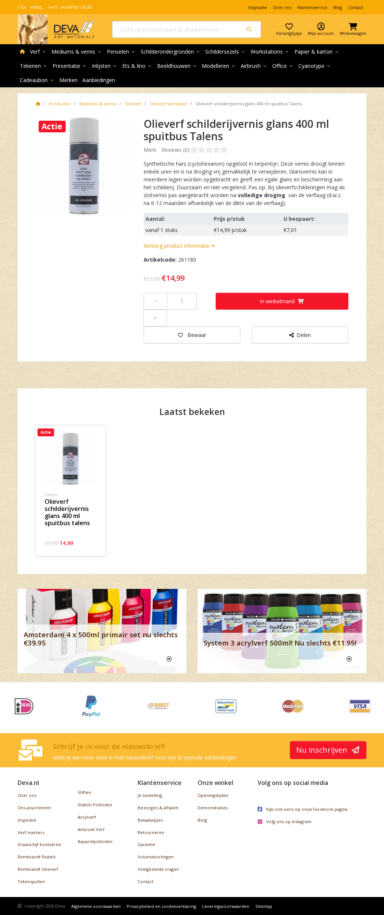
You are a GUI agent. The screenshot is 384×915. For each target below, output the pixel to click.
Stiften (84, 792)
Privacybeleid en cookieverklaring (161, 906)
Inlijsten (104, 65)
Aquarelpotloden (95, 841)
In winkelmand (277, 301)
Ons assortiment (34, 807)
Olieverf (133, 103)
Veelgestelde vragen (158, 869)
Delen (304, 334)
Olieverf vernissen (168, 103)
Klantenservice (312, 7)
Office (283, 65)
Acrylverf (87, 817)
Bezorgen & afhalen (158, 807)
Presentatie (69, 65)
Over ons (282, 7)
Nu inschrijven (322, 750)
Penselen (121, 51)
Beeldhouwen (177, 65)
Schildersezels (225, 51)
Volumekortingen (156, 857)
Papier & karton (316, 51)
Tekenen (34, 65)
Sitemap (263, 906)
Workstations (270, 51)
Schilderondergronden (171, 51)
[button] (179, 246)
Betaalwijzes (150, 820)
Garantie (146, 844)
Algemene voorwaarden (96, 906)
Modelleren (219, 65)
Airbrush (254, 65)
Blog (337, 7)
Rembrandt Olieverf (38, 869)
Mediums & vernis (76, 51)
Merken (68, 80)
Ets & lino (137, 65)
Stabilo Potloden (95, 804)
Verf (38, 51)
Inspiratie (257, 7)
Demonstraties (213, 807)
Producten (60, 103)
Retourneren (151, 832)
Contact (355, 7)
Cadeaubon (37, 80)
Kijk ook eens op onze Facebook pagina (306, 809)
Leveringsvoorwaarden (225, 906)
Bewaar (197, 334)
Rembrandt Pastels (37, 857)
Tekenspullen (31, 881)
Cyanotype (314, 65)
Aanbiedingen (98, 80)
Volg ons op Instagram (288, 821)
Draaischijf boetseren (39, 844)
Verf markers (31, 832)
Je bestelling (150, 795)
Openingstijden (213, 795)
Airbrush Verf (91, 829)
